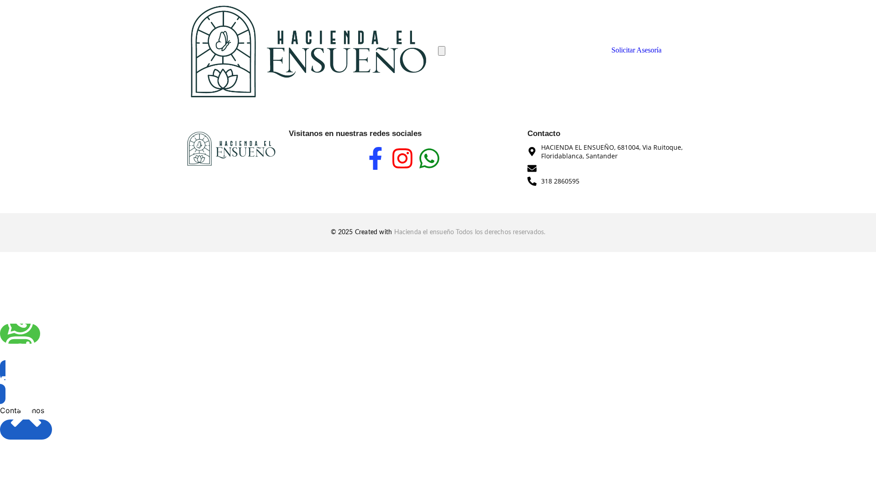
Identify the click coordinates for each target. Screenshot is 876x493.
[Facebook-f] (375, 158)
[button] (13, 382)
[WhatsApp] (20, 334)
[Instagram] (402, 158)
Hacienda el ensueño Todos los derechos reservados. (470, 232)
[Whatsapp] (429, 158)
